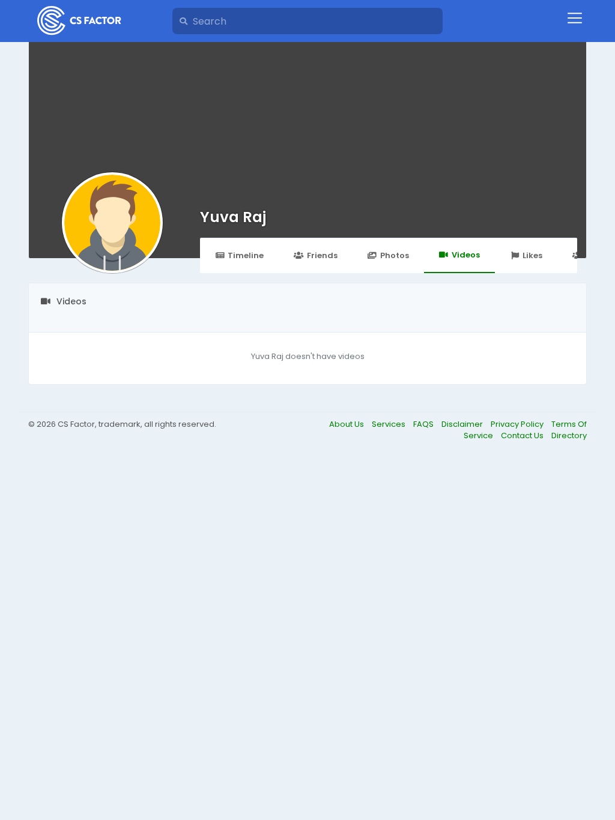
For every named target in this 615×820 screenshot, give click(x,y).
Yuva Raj (233, 217)
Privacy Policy (518, 424)
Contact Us (523, 435)
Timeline (246, 255)
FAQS (424, 424)
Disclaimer (463, 424)
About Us (347, 424)
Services (389, 424)
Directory (569, 435)
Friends (322, 255)
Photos (394, 255)
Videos (466, 255)
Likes (532, 255)
